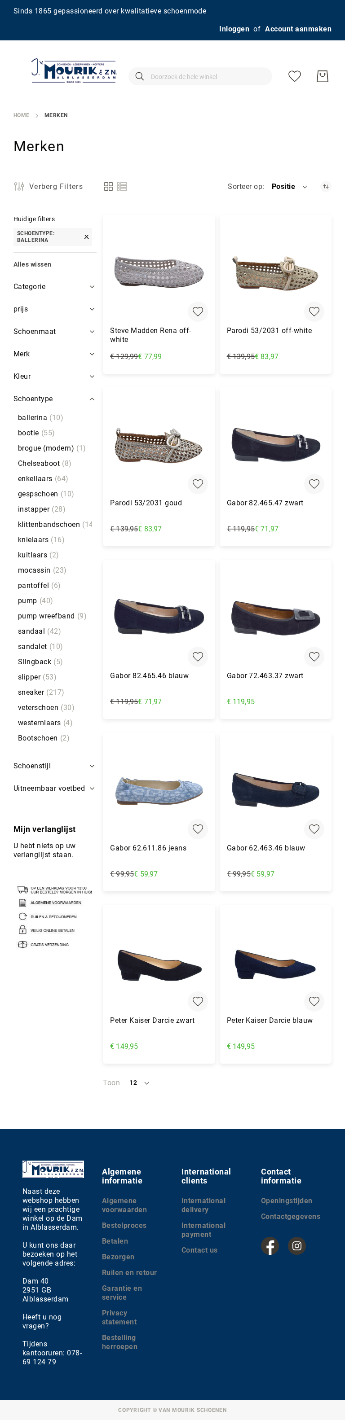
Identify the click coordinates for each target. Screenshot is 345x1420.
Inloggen (234, 29)
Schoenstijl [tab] (32, 766)
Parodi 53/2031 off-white (269, 330)
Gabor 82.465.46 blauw (149, 675)
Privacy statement (119, 1317)
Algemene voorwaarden (124, 1205)
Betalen (115, 1241)
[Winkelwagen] (323, 76)
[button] (290, 187)
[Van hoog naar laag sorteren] (326, 186)
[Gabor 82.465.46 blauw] (159, 617)
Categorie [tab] (29, 286)
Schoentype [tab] (33, 398)
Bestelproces (124, 1225)
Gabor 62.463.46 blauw (266, 848)
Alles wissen (32, 264)
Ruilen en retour (129, 1272)
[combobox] (200, 76)
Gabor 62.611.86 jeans (148, 848)
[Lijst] (122, 186)
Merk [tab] (21, 354)
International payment (203, 1230)
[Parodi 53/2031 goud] (159, 445)
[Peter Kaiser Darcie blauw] (275, 963)
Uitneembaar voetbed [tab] (49, 788)
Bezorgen (118, 1257)
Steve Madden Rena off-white (150, 335)
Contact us (199, 1250)
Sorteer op (245, 186)
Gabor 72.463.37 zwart (265, 675)
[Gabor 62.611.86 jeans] (159, 790)
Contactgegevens (290, 1216)
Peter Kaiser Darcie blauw (270, 1020)
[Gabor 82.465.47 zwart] (275, 445)
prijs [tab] (20, 309)
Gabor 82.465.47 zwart (265, 503)
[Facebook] (270, 1246)
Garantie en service (122, 1293)
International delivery (203, 1205)
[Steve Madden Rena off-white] (159, 272)
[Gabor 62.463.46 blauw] (275, 790)
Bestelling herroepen (119, 1342)
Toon (111, 1082)
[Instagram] (297, 1246)
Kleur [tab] (22, 376)
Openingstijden (287, 1200)
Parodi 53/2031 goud (146, 503)
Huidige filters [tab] (34, 219)
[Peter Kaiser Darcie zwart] (159, 963)
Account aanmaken (298, 29)
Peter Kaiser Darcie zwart (152, 1020)
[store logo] (74, 70)
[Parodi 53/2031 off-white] (275, 272)
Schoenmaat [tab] (34, 331)
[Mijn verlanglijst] (295, 76)
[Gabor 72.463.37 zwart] (275, 617)
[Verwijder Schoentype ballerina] (86, 237)
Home (21, 115)
